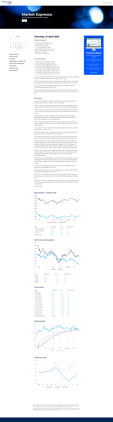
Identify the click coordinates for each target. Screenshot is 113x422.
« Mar (17, 49)
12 (15, 44)
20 (18, 45)
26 (15, 47)
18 (13, 45)
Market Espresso (107, 2)
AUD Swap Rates (13, 70)
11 (13, 44)
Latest (24, 20)
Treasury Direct (93, 53)
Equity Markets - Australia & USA (17, 61)
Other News (12, 58)
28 (20, 47)
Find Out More (93, 72)
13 (18, 44)
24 (10, 47)
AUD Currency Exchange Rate (16, 63)
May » (20, 49)
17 (10, 45)
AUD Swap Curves (13, 68)
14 (20, 44)
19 (15, 45)
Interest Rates (12, 65)
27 (18, 47)
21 (20, 45)
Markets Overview (13, 54)
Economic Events (13, 56)
